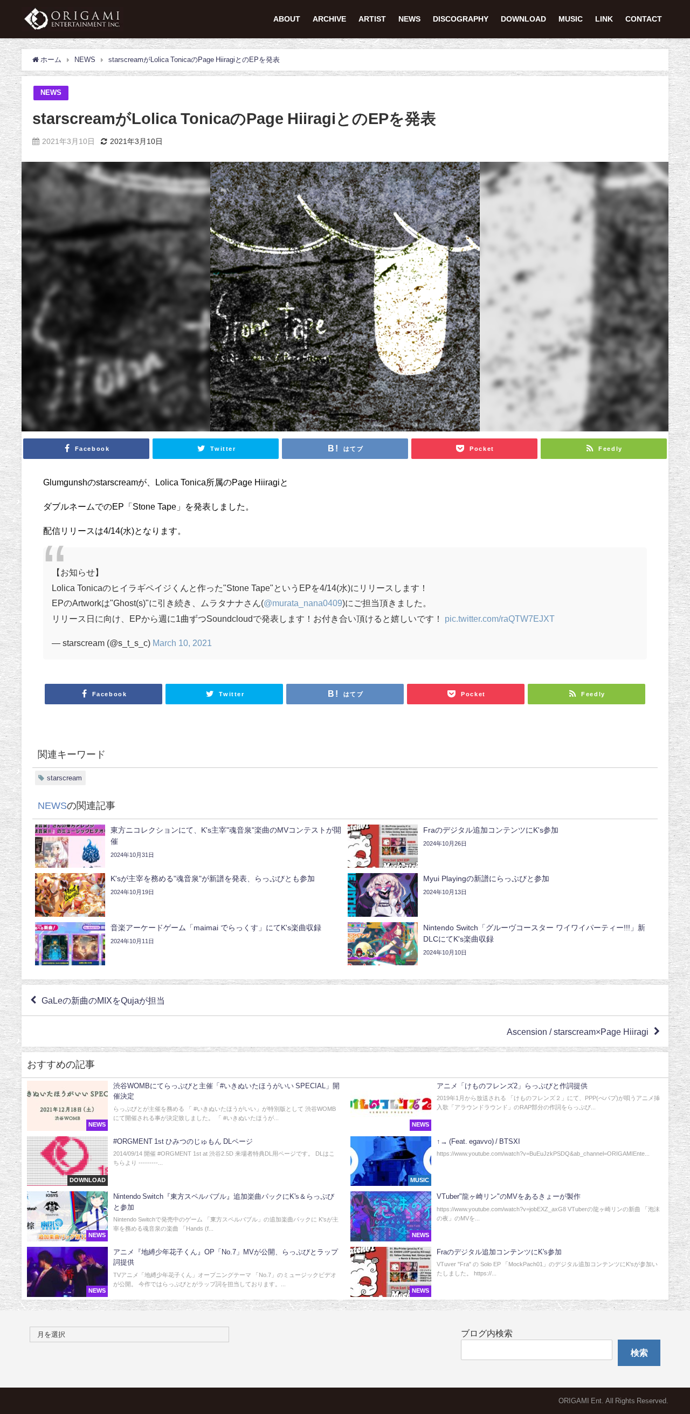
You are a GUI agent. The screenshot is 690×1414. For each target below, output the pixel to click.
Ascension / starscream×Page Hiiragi (577, 1031)
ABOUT (286, 19)
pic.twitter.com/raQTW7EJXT (500, 618)
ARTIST (372, 19)
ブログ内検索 (487, 1333)
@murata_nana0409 (303, 603)
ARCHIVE (329, 19)
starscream (64, 777)
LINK (604, 19)
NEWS (409, 19)
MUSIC (570, 19)
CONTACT (643, 19)
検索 (639, 1352)
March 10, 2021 (182, 643)
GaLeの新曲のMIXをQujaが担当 (103, 1000)
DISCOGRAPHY (460, 19)
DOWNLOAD (523, 19)
